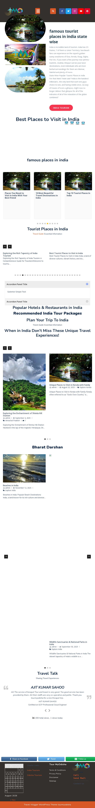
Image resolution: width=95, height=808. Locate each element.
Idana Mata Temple (58, 662)
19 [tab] (59, 423)
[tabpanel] (16, 268)
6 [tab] (50, 372)
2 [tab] (40, 372)
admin (7, 538)
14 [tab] (47, 423)
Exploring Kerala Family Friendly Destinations (18, 534)
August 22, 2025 (21, 538)
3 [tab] (42, 372)
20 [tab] (62, 423)
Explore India (10, 641)
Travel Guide (38, 382)
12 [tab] (42, 423)
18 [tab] (57, 423)
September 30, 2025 (23, 639)
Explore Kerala (11, 541)
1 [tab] (37, 372)
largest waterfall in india (45, 360)
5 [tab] (47, 372)
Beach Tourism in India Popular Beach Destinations (21, 635)
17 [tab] (55, 423)
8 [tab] (55, 372)
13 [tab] (45, 423)
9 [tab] (57, 372)
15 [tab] (50, 423)
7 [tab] (52, 372)
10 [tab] (37, 423)
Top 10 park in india (14, 359)
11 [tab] (40, 423)
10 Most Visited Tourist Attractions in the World (23, 403)
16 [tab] (52, 423)
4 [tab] (45, 372)
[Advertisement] (47, 140)
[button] (47, 433)
